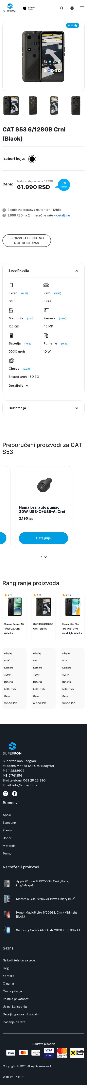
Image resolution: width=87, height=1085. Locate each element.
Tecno (7, 853)
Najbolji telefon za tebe (19, 960)
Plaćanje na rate (14, 1022)
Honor (7, 838)
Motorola (9, 846)
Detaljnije (43, 538)
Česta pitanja (12, 991)
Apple (7, 815)
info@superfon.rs (25, 785)
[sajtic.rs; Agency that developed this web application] (18, 1077)
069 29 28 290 (34, 780)
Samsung (9, 823)
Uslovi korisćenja (15, 1007)
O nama (8, 984)
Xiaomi (7, 830)
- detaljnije (61, 215)
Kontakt (8, 976)
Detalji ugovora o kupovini (21, 1014)
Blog (6, 968)
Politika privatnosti (16, 999)
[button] (80, 8)
